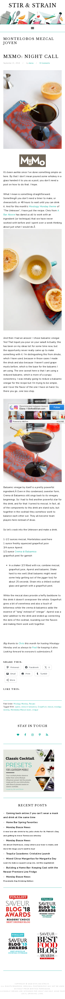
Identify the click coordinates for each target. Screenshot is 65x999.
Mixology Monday (21, 704)
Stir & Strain (33, 5)
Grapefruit (42, 707)
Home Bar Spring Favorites (22, 822)
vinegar (35, 710)
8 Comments (45, 63)
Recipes (32, 704)
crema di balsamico (29, 707)
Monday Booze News (31, 831)
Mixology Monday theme (42, 206)
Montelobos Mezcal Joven (21, 710)
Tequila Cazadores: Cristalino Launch (28, 853)
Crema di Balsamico (26, 551)
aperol (17, 707)
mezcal (50, 707)
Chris (21, 643)
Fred (34, 647)
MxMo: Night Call (31, 56)
